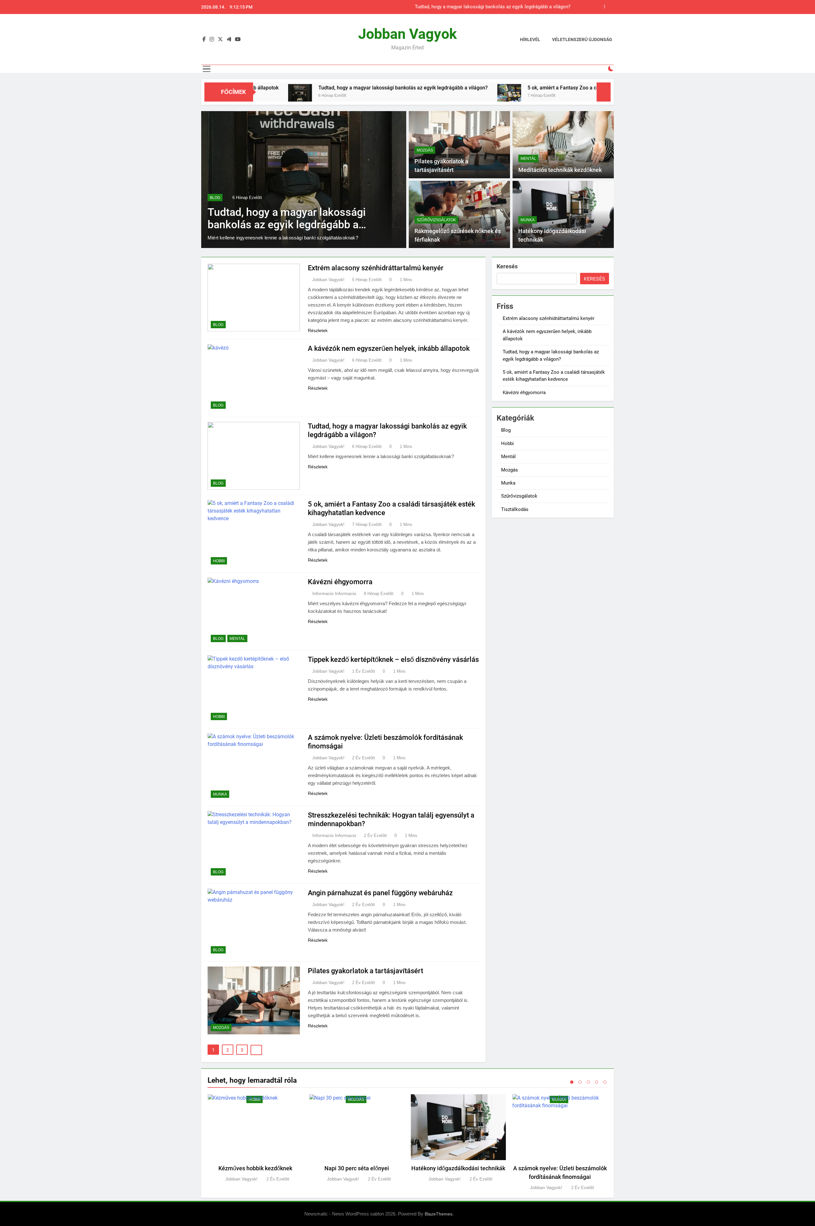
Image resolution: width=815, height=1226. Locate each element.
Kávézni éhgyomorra (340, 582)
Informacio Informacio (334, 593)
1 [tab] (571, 1082)
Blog (218, 324)
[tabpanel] (255, 1138)
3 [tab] (588, 1082)
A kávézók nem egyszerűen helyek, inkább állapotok (389, 348)
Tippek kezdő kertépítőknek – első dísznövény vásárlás (393, 659)
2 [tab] (580, 1082)
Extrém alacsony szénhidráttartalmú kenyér (375, 268)
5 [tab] (604, 1082)
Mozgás (425, 150)
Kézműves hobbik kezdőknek (255, 1168)
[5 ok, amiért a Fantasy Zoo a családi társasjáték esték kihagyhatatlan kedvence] (440, 96)
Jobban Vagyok (407, 33)
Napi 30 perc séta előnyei (356, 1168)
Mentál (528, 158)
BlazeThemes (438, 1213)
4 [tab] (596, 1082)
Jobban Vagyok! (328, 279)
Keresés (507, 266)
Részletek (318, 330)
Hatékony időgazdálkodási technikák (458, 1168)
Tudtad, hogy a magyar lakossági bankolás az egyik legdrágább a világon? (334, 88)
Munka (528, 220)
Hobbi (216, 190)
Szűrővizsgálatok (436, 220)
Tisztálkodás (514, 509)
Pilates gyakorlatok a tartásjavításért (365, 971)
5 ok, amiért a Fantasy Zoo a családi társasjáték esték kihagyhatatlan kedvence (486, 7)
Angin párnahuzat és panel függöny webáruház (380, 893)
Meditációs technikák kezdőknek (560, 170)
